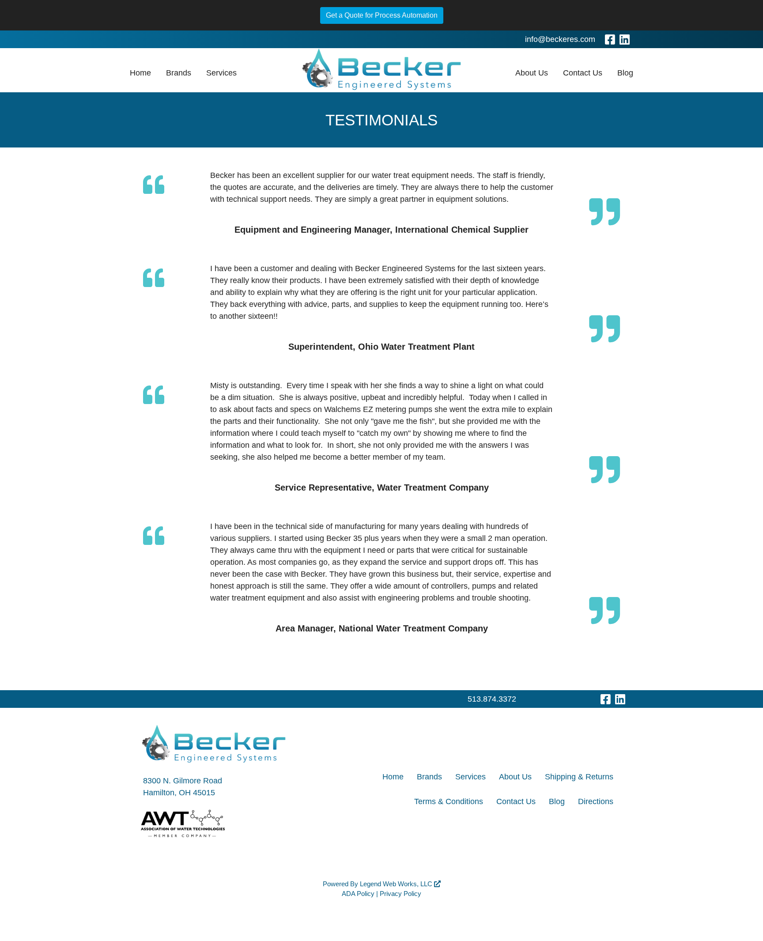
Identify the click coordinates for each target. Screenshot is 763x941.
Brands (178, 72)
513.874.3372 (492, 699)
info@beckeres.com (560, 39)
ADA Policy (358, 893)
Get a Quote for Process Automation (382, 15)
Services (221, 72)
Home (140, 72)
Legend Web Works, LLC (397, 884)
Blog (625, 72)
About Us (531, 72)
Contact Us (582, 72)
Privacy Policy (400, 893)
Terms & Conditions (448, 801)
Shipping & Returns (579, 776)
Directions (595, 801)
